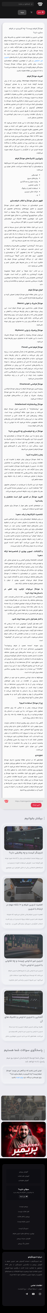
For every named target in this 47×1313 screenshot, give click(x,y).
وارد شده (19, 1077)
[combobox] (18, 4)
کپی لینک (36, 805)
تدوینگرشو (35, 1261)
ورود (22, 12)
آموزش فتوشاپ (23, 1180)
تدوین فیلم (11, 1261)
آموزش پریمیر (23, 1172)
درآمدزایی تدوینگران (22, 1264)
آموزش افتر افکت (23, 1176)
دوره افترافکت (18, 1271)
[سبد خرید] (31, 12)
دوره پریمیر (28, 1271)
